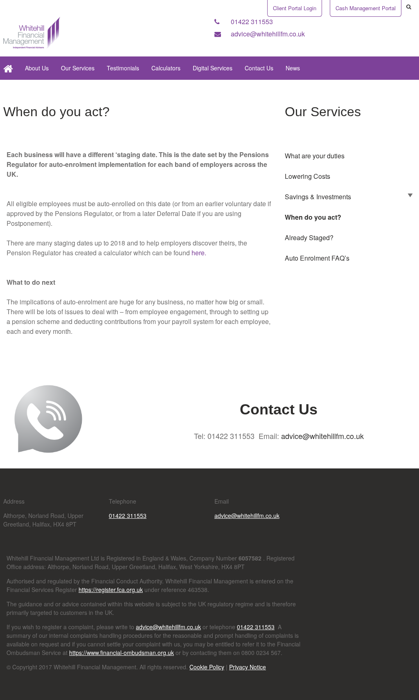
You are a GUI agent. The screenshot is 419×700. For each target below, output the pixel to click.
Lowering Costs (307, 176)
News (293, 68)
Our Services (78, 68)
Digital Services (212, 68)
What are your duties (315, 155)
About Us (37, 68)
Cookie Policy (206, 667)
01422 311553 (251, 21)
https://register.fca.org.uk (111, 589)
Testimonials (123, 68)
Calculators (165, 68)
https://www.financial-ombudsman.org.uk (121, 652)
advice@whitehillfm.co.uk (267, 33)
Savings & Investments (318, 196)
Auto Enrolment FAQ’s (317, 258)
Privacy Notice (247, 667)
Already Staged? (309, 237)
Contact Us (259, 68)
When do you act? (313, 217)
